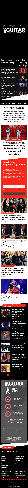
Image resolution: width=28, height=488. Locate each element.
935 (21, 374)
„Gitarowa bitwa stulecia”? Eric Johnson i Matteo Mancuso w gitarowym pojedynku (18, 324)
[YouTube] (8, 451)
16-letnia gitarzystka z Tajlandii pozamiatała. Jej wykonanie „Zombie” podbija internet (18, 356)
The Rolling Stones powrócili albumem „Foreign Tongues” (17, 366)
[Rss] (16, 451)
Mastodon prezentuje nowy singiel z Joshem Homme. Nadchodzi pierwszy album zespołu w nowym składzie (18, 335)
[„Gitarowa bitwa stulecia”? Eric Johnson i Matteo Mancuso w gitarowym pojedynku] (5, 325)
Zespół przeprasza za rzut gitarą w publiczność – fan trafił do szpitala (13, 297)
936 (25, 374)
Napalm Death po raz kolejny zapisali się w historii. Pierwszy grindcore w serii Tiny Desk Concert (17, 313)
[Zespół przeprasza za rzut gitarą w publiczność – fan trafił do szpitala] (14, 286)
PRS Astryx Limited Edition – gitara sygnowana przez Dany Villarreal (9, 78)
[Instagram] (11, 451)
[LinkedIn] (13, 451)
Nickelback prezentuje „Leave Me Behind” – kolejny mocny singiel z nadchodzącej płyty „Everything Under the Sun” (12, 271)
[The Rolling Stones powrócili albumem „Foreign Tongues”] (5, 368)
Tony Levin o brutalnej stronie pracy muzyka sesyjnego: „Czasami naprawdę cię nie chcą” (9, 86)
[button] (20, 65)
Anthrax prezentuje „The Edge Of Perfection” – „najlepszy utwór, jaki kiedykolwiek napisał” (18, 346)
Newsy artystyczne (17, 139)
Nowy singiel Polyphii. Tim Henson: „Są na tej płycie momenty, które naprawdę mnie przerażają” (9, 71)
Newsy (7, 139)
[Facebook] (2, 451)
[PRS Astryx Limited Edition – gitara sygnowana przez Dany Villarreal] (23, 78)
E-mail (4, 184)
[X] (5, 451)
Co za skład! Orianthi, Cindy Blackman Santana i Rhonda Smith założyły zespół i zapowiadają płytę (13, 217)
